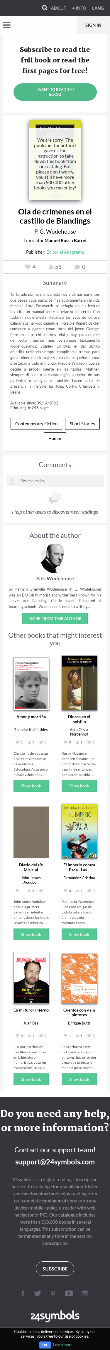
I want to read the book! (55, 92)
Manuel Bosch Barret (66, 240)
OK (45, 1345)
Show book (31, 785)
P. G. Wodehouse (55, 231)
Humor (55, 438)
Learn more (62, 1344)
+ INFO (79, 8)
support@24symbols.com (55, 1161)
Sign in (93, 25)
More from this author (55, 618)
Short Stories (82, 423)
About (58, 8)
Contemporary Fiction (36, 423)
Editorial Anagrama (65, 252)
